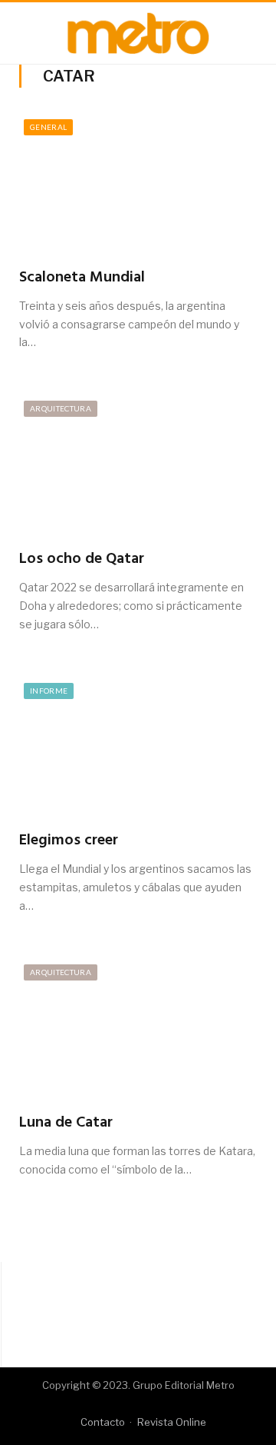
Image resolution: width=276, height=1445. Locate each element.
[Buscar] (251, 33)
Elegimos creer (68, 840)
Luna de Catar (66, 1122)
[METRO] (138, 31)
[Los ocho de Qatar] (138, 467)
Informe (48, 690)
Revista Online (171, 1422)
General (48, 127)
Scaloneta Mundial (82, 277)
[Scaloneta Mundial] (138, 186)
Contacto (102, 1422)
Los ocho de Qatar (81, 559)
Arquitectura (60, 408)
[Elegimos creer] (138, 749)
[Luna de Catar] (138, 1031)
